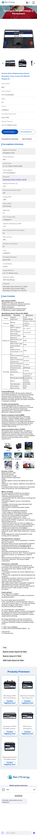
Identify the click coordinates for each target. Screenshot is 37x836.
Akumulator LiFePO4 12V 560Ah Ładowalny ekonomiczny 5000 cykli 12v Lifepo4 (10, 728)
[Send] (34, 833)
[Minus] (34, 789)
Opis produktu (27, 139)
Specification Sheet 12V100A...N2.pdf (14, 179)
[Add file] (2, 833)
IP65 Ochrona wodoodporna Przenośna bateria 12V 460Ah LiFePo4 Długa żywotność (27, 728)
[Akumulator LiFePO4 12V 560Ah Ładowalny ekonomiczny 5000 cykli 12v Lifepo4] (9, 715)
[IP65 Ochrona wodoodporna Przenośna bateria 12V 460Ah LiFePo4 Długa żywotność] (27, 715)
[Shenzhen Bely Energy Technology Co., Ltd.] (8, 3)
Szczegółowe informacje (10, 139)
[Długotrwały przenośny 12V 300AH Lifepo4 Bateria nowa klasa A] (9, 746)
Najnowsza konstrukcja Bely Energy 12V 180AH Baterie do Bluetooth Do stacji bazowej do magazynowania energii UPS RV (27, 697)
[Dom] (18, 780)
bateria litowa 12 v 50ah (12, 656)
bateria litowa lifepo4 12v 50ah (15, 652)
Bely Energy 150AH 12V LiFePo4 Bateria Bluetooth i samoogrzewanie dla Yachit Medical (9, 697)
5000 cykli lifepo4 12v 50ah (13, 660)
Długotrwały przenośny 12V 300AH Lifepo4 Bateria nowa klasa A (10, 758)
